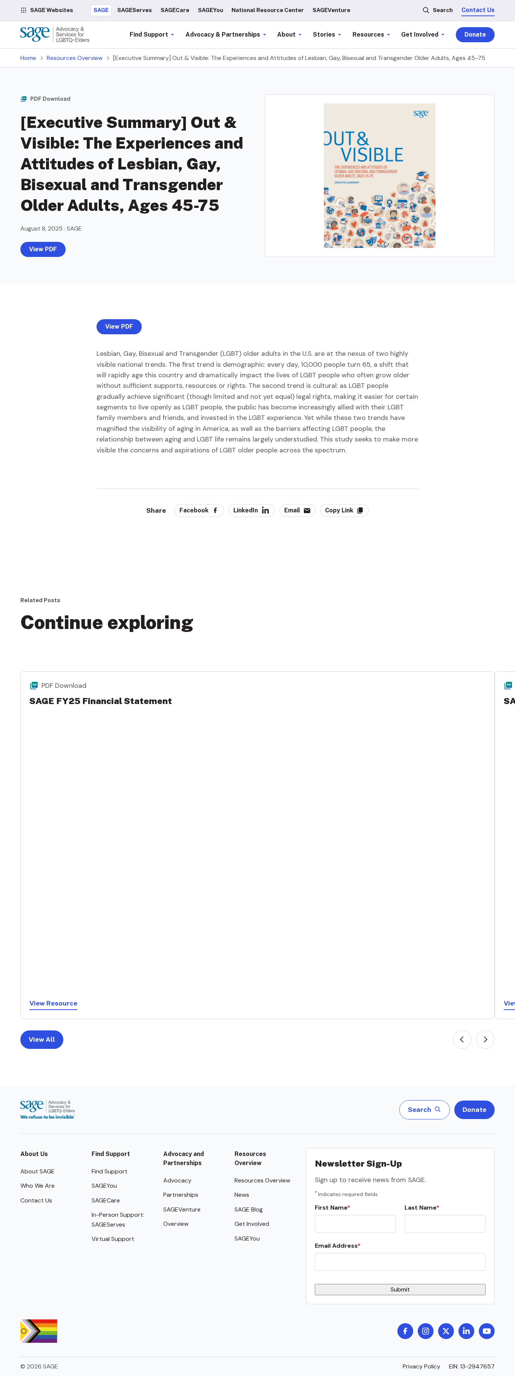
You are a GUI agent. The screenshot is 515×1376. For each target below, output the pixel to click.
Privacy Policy (421, 1366)
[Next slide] (485, 1039)
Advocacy (177, 1180)
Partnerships (180, 1195)
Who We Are (37, 1186)
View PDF (43, 249)
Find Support (111, 1154)
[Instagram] (426, 1331)
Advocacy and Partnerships (183, 1158)
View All (42, 1039)
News (242, 1195)
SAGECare (106, 1200)
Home (28, 58)
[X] (446, 1331)
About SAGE (37, 1171)
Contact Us (478, 10)
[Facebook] (405, 1331)
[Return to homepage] (47, 1110)
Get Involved (252, 1224)
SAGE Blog (249, 1209)
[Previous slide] (462, 1039)
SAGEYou (104, 1186)
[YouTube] (487, 1331)
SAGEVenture (182, 1209)
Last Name (420, 1207)
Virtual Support (113, 1239)
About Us (34, 1154)
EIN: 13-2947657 (472, 1366)
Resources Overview (75, 58)
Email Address (336, 1246)
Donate (475, 34)
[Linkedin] (466, 1331)
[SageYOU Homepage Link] (54, 35)
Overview (176, 1224)
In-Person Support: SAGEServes (118, 1219)
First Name (331, 1207)
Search (443, 10)
